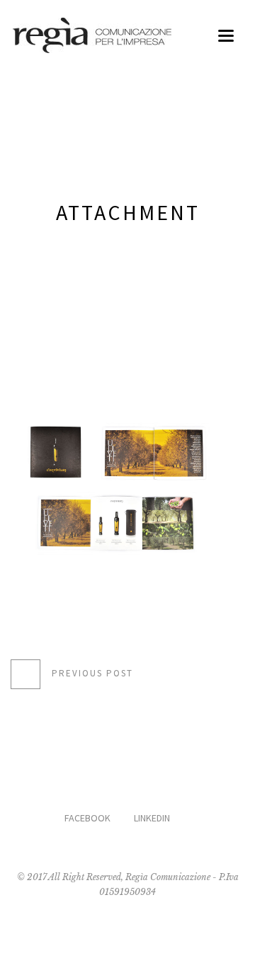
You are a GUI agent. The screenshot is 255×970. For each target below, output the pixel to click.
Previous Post (92, 673)
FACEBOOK (87, 818)
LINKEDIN (152, 818)
